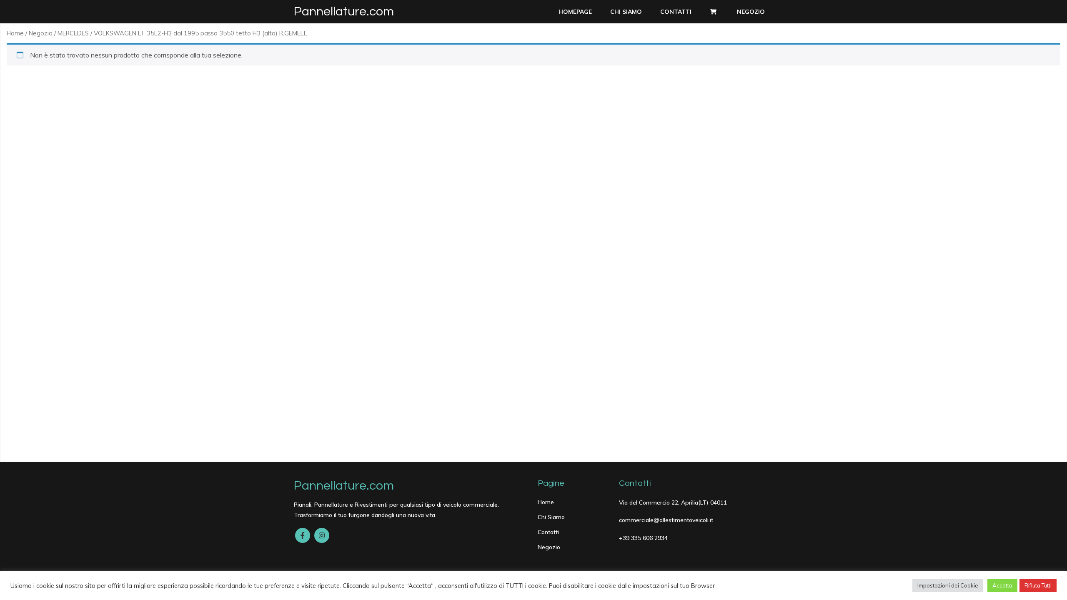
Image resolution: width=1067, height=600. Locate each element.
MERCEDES (73, 33)
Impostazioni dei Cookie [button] (947, 585)
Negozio (41, 33)
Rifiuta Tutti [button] (1038, 585)
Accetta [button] (1002, 585)
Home (15, 33)
